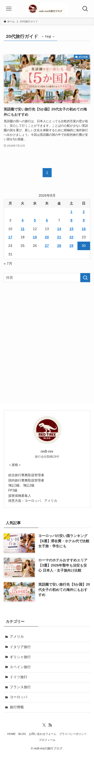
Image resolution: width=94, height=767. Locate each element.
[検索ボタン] (85, 9)
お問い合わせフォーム (42, 733)
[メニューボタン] (9, 9)
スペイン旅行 (20, 667)
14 (59, 229)
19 (35, 237)
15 (71, 229)
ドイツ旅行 (18, 677)
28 (59, 246)
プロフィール (47, 739)
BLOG (22, 733)
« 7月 (8, 263)
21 (59, 237)
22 (71, 237)
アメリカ (17, 637)
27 (47, 246)
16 (84, 229)
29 (71, 246)
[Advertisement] (47, 336)
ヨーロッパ (18, 697)
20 (47, 237)
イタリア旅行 (20, 647)
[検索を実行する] (85, 277)
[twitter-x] (44, 725)
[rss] (50, 725)
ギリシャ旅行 (20, 657)
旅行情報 (17, 707)
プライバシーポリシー (73, 733)
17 (10, 237)
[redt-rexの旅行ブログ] (47, 9)
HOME (11, 733)
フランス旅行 (20, 687)
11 (23, 229)
